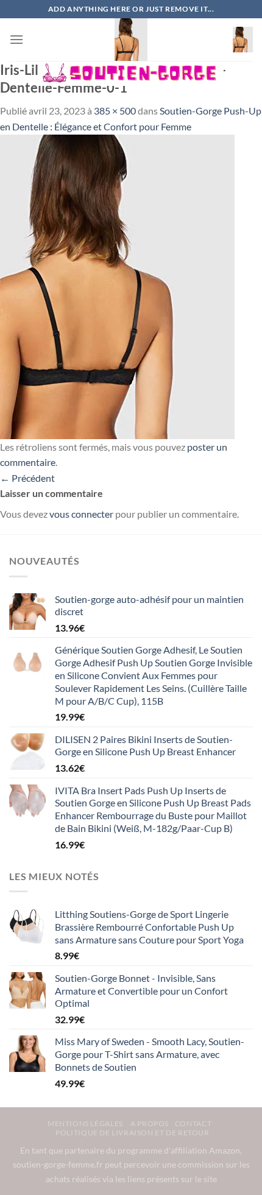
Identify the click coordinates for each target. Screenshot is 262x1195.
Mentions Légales (86, 1123)
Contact (193, 1123)
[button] (16, 39)
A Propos (149, 1123)
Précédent (27, 478)
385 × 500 (115, 110)
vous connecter (81, 514)
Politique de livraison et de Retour (132, 1132)
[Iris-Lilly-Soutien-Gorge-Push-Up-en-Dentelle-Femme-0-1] (117, 285)
